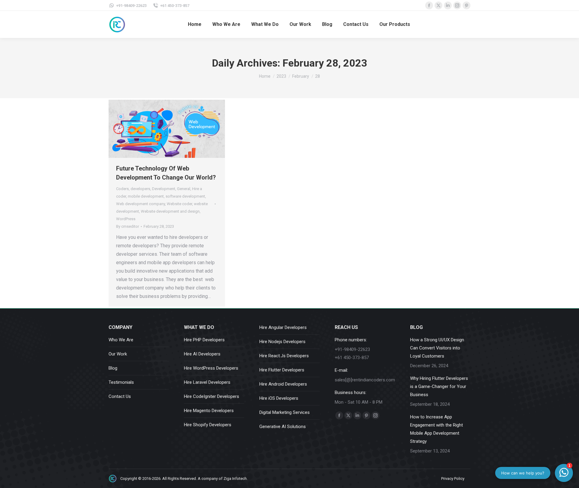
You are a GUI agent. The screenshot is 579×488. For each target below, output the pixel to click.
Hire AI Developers (202, 354)
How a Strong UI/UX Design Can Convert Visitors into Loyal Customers (437, 348)
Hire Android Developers (283, 384)
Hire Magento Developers (209, 410)
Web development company (140, 204)
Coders (122, 188)
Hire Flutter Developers (281, 370)
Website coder (179, 204)
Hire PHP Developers (204, 340)
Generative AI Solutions (282, 426)
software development (185, 196)
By (127, 226)
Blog (113, 368)
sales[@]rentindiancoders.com (365, 380)
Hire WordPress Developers (211, 368)
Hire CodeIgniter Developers (211, 396)
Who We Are (121, 340)
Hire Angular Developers (283, 327)
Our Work (118, 354)
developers (140, 188)
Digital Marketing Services (284, 412)
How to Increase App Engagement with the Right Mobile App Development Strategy (436, 429)
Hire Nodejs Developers (282, 341)
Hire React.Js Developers (284, 355)
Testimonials (121, 382)
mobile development (146, 196)
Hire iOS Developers (278, 398)
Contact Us (120, 396)
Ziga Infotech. (235, 478)
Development (163, 188)
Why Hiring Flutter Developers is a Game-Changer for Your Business (439, 386)
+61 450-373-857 (174, 5)
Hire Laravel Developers (207, 382)
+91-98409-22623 (131, 5)
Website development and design (170, 211)
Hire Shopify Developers (207, 424)
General (183, 188)
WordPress (125, 219)
